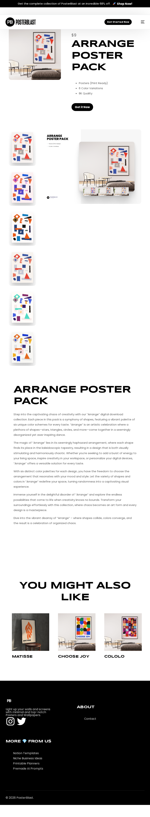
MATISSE (22, 656)
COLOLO (114, 656)
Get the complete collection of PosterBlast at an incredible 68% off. (75, 3)
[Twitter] (21, 721)
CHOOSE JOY (73, 656)
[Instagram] (10, 721)
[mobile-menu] (141, 22)
